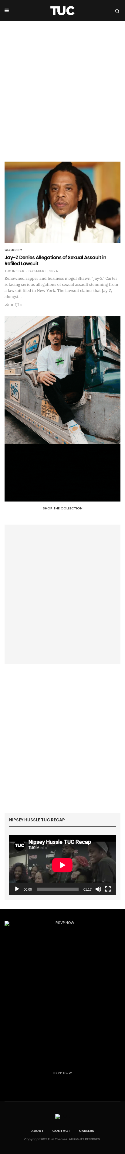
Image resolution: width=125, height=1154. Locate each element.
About (37, 1130)
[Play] (17, 889)
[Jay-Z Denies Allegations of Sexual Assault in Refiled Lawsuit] (62, 202)
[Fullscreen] (108, 889)
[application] (62, 865)
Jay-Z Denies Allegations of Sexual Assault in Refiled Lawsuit (55, 260)
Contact (61, 1130)
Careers (86, 1130)
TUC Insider (14, 271)
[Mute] (98, 889)
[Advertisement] (62, 86)
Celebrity (13, 250)
